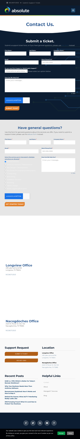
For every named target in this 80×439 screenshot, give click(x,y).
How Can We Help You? (12, 77)
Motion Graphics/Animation (16, 189)
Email (7, 59)
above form (32, 134)
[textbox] (39, 71)
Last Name (32, 50)
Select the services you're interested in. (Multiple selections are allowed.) (20, 158)
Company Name (59, 50)
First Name (8, 50)
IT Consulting (11, 174)
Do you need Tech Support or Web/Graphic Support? (21, 68)
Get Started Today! (15, 204)
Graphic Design (12, 186)
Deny (70, 433)
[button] (73, 10)
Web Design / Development (17, 167)
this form (65, 45)
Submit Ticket (12, 108)
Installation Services (13, 179)
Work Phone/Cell (47, 59)
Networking (10, 177)
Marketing (10, 183)
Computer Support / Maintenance (19, 164)
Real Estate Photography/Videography (21, 170)
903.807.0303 (11, 275)
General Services (12, 161)
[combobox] (39, 71)
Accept (61, 433)
